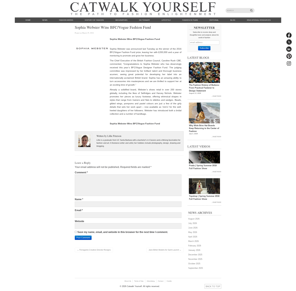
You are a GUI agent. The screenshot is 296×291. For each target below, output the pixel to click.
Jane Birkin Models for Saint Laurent (165, 250)
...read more (216, 96)
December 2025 (195, 254)
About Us (127, 281)
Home (28, 20)
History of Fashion (94, 20)
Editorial (214, 20)
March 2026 (193, 241)
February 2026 (194, 246)
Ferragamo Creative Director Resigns (94, 250)
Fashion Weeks (66, 20)
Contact (160, 281)
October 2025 (194, 263)
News (44, 20)
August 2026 (193, 219)
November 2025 (195, 259)
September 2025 (195, 268)
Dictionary (144, 20)
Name (79, 199)
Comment (81, 172)
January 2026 (194, 250)
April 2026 (192, 237)
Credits (169, 281)
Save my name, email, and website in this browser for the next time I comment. (122, 232)
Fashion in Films (190, 20)
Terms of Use (139, 281)
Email (79, 210)
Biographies (121, 20)
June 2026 (192, 228)
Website (79, 221)
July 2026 (192, 223)
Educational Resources (259, 20)
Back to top (213, 286)
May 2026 (192, 232)
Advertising (151, 281)
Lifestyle (166, 20)
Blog (232, 20)
